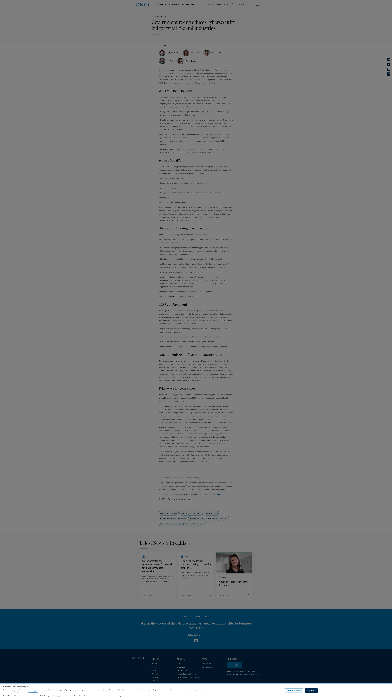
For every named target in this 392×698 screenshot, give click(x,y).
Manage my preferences (294, 690)
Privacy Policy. (33, 692)
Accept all (311, 690)
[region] (196, 690)
